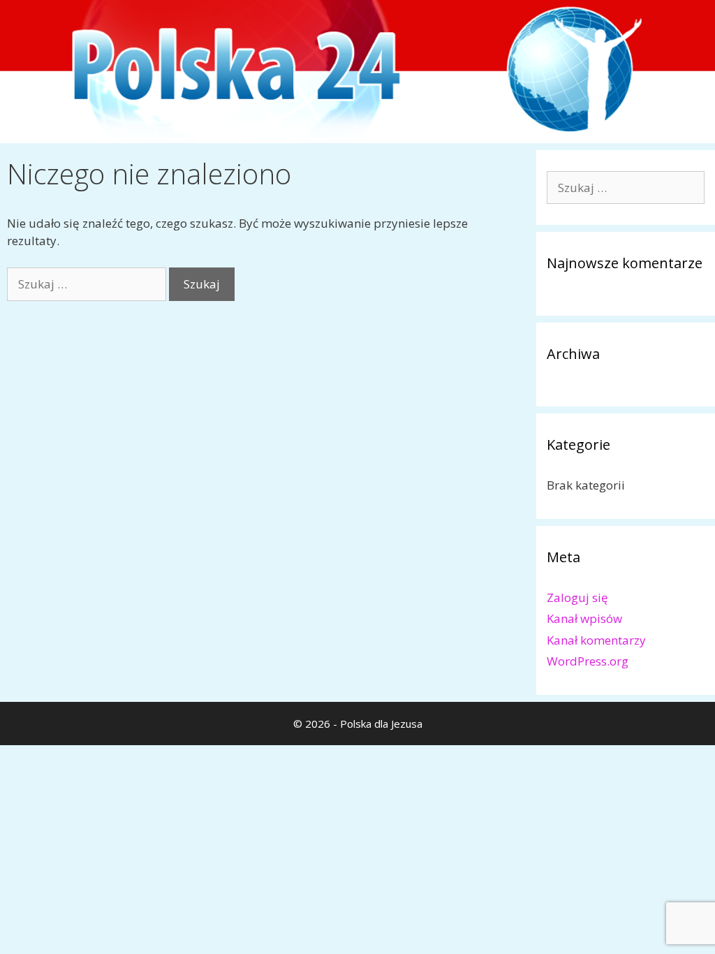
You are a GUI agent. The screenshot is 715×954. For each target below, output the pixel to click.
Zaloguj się (577, 597)
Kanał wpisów (584, 618)
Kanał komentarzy (596, 640)
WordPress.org (587, 661)
